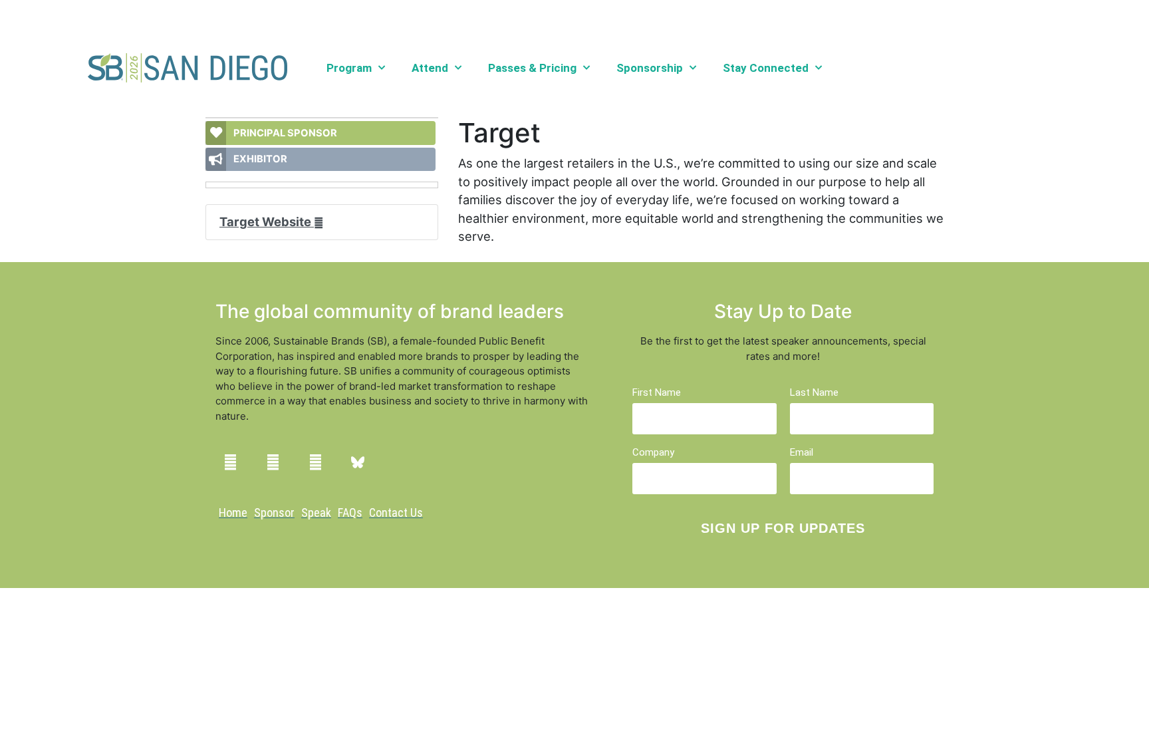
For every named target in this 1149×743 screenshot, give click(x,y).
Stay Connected (766, 67)
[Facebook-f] (315, 462)
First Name (656, 393)
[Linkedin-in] (230, 462)
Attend (430, 67)
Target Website (266, 221)
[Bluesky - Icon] (357, 462)
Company (653, 453)
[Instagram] (272, 462)
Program (349, 67)
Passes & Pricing (532, 67)
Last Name (814, 393)
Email (801, 453)
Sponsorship (649, 67)
